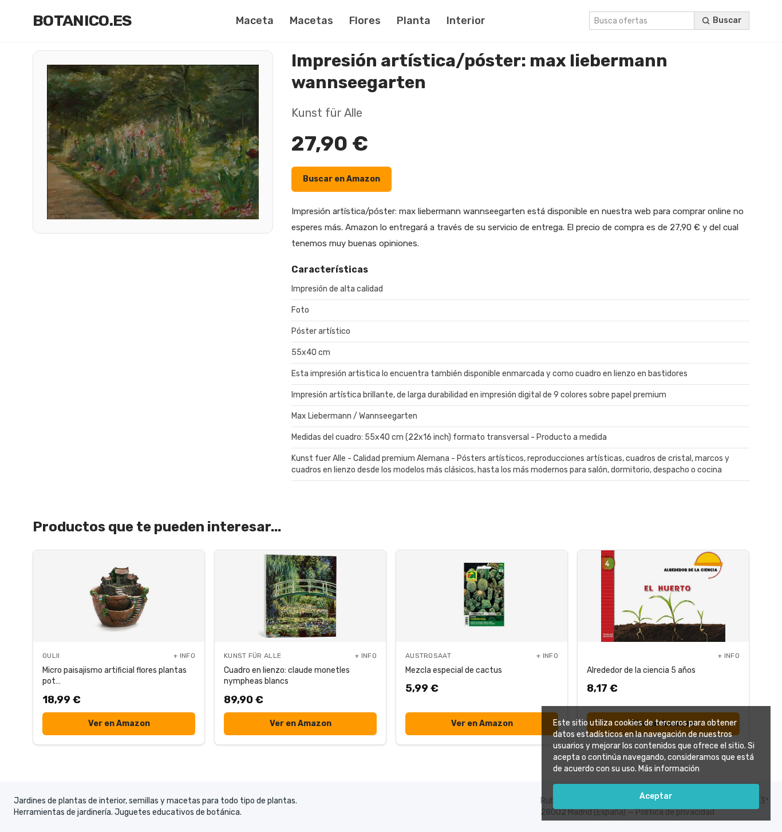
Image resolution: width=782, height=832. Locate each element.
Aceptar (656, 796)
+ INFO (184, 656)
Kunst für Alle (326, 113)
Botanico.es (82, 20)
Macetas (311, 20)
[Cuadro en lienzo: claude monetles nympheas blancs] (300, 596)
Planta (414, 20)
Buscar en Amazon (341, 179)
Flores (365, 20)
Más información (669, 769)
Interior (466, 20)
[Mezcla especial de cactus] (481, 596)
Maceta (255, 20)
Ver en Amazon (119, 723)
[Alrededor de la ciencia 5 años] (663, 596)
